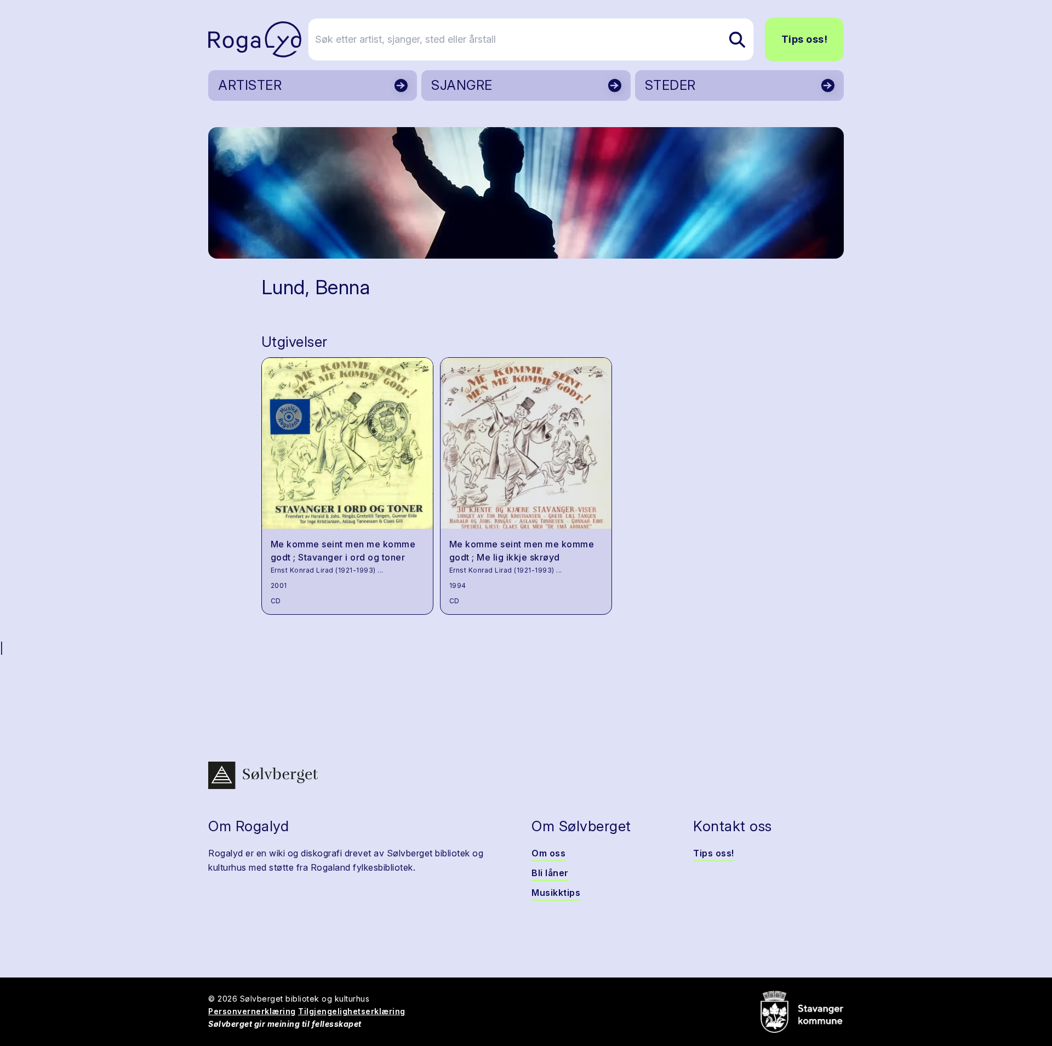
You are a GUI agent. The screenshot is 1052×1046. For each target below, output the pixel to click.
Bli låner (550, 872)
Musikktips (555, 892)
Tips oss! (804, 39)
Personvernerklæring (252, 1011)
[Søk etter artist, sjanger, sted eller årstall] (737, 39)
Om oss (548, 853)
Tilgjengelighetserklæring (351, 1011)
